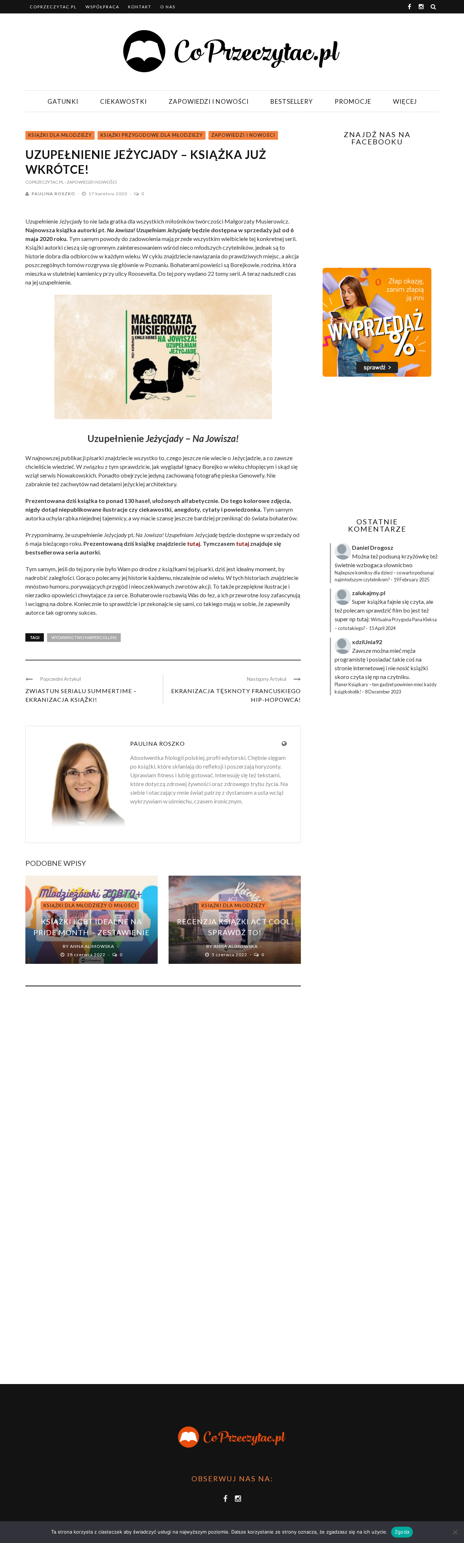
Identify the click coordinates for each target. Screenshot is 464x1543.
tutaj (242, 543)
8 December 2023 (383, 692)
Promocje (353, 101)
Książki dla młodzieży (60, 135)
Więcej (405, 101)
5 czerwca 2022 (230, 954)
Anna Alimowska (92, 946)
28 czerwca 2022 (87, 954)
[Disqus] (163, 1090)
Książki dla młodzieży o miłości (90, 905)
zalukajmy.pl (368, 592)
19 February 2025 (411, 579)
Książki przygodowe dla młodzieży (151, 135)
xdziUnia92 (367, 641)
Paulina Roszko (53, 193)
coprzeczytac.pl (53, 6)
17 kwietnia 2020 (108, 193)
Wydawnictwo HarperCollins (83, 637)
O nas (167, 6)
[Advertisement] (376, 447)
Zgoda (402, 1532)
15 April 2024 (382, 628)
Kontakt (140, 6)
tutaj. (194, 543)
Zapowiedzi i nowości (209, 101)
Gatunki (62, 101)
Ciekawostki (123, 101)
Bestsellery (291, 101)
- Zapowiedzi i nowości (91, 182)
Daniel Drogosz (372, 547)
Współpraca (102, 6)
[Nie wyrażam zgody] (455, 1532)
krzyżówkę (415, 556)
